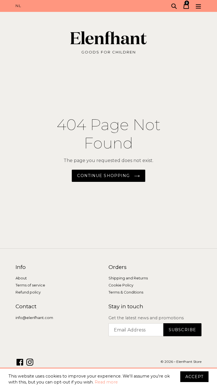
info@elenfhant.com (34, 318)
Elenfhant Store (188, 362)
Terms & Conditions (125, 292)
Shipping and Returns (128, 278)
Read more (106, 382)
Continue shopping (104, 175)
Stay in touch (125, 306)
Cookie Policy (120, 285)
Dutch (62, 6)
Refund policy (28, 292)
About (21, 278)
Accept (194, 376)
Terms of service (30, 285)
